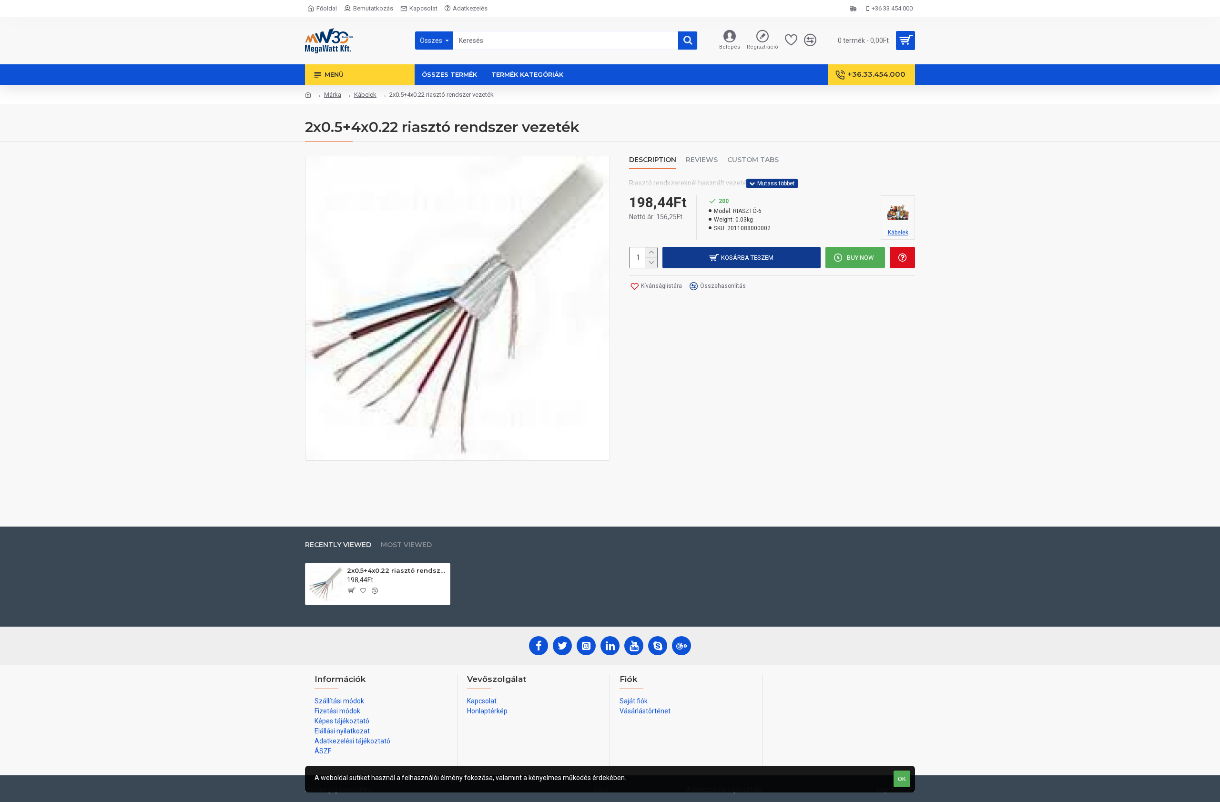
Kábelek (365, 94)
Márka (332, 94)
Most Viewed (406, 545)
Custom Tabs (753, 160)
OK (902, 778)
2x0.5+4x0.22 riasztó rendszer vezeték (397, 570)
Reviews (702, 160)
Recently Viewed (338, 545)
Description (652, 160)
